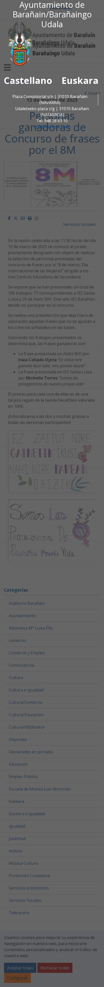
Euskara (80, 80)
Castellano (28, 80)
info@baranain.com (52, 127)
